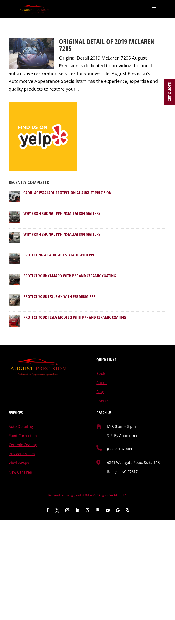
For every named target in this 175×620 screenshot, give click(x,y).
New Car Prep (20, 472)
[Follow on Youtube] (107, 510)
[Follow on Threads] (87, 510)
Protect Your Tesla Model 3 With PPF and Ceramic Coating (74, 317)
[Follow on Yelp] (128, 510)
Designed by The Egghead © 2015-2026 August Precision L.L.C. (87, 495)
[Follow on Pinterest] (97, 510)
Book (100, 373)
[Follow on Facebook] (47, 510)
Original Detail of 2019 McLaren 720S (107, 45)
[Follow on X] (57, 510)
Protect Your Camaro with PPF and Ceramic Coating (69, 275)
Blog (100, 391)
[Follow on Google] (117, 510)
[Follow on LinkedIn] (77, 510)
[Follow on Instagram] (67, 510)
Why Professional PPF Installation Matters (61, 213)
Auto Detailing (21, 426)
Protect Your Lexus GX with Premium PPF (59, 296)
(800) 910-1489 (119, 449)
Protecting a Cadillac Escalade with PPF (59, 255)
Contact (103, 400)
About (101, 382)
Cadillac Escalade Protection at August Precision (67, 192)
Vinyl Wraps (19, 463)
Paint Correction (23, 435)
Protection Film (22, 453)
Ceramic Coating (23, 444)
